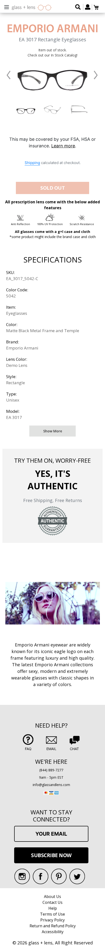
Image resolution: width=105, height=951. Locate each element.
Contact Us (52, 902)
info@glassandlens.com (51, 784)
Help (52, 908)
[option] (26, 109)
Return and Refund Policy (53, 926)
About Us (52, 896)
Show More (52, 431)
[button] (8, 75)
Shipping (32, 162)
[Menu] (6, 6)
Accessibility (52, 931)
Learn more (63, 145)
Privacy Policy (52, 920)
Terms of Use (52, 914)
